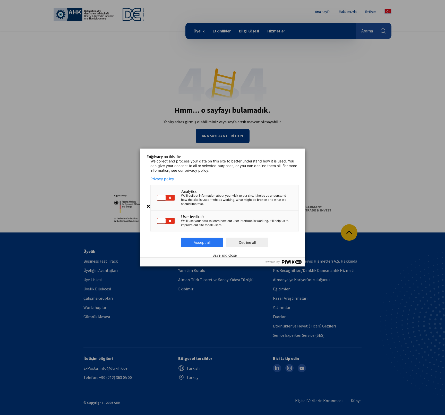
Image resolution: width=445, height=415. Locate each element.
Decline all (247, 242)
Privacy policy (162, 179)
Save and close (224, 255)
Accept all (202, 242)
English (153, 156)
